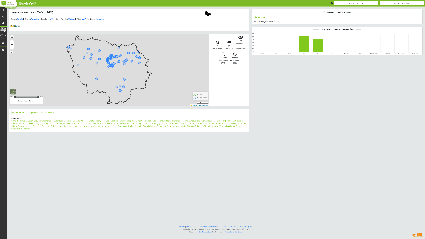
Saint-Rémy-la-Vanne (147, 126)
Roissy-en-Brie (57, 126)
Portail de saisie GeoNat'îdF (210, 227)
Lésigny (38, 123)
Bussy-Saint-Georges (62, 121)
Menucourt (121, 123)
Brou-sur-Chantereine (43, 121)
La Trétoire (20, 123)
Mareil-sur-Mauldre (80, 123)
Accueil (182, 227)
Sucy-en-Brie (180, 126)
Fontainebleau (165, 121)
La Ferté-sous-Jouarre (222, 121)
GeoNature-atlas (205, 232)
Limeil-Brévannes (63, 123)
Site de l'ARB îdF (192, 227)
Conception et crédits (230, 227)
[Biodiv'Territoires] (3, 36)
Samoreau (161, 126)
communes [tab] (18, 112)
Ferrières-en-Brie (150, 121)
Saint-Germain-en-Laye (106, 126)
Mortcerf (183, 123)
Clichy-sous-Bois (103, 121)
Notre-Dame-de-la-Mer (21, 126)
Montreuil (174, 123)
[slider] (38, 97)
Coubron (114, 121)
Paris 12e (37, 126)
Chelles (92, 121)
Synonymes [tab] (260, 17)
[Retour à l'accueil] (3, 10)
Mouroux (192, 123)
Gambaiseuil (207, 121)
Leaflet (194, 105)
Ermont (139, 121)
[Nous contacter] (3, 43)
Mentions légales (246, 227)
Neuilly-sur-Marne (238, 123)
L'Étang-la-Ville (48, 123)
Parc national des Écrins (233, 232)
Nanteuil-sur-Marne (206, 123)
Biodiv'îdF (28, 3)
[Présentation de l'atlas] (3, 16)
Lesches (30, 123)
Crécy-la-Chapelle (127, 121)
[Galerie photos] (3, 49)
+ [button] (12, 41)
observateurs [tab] (47, 112)
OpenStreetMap (204, 105)
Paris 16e (46, 126)
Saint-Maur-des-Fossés (127, 126)
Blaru (13, 121)
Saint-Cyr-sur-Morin (87, 126)
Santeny (170, 126)
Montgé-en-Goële (143, 123)
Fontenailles (177, 121)
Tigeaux (190, 126)
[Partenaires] (3, 23)
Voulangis (25, 129)
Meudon (130, 123)
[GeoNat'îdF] (3, 30)
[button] (12, 37)
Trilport (198, 126)
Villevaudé (15, 129)
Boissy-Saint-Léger (25, 121)
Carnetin (76, 121)
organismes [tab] (32, 112)
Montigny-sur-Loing (160, 123)
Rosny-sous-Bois (71, 126)
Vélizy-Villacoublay (210, 126)
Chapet (84, 121)
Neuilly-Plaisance (223, 123)
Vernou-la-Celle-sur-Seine (230, 126)
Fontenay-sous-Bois (192, 121)
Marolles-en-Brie (96, 123)
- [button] (12, 48)
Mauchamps (110, 123)
